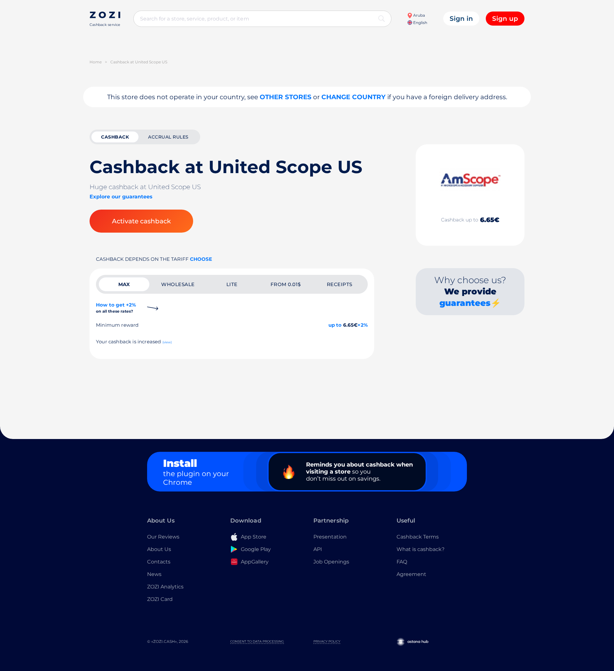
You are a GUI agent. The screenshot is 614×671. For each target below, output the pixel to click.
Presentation (330, 537)
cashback (115, 137)
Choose (201, 259)
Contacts (158, 562)
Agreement (411, 574)
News (154, 574)
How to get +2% (116, 308)
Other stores (285, 97)
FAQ (402, 562)
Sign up (505, 18)
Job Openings (331, 562)
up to (335, 325)
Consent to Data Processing (257, 641)
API (317, 549)
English (419, 22)
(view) (167, 342)
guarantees (465, 303)
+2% (363, 325)
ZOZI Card (160, 599)
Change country (353, 97)
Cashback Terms (418, 537)
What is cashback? (421, 549)
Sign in (461, 18)
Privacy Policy (326, 641)
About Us (159, 549)
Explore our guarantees (121, 197)
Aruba (418, 15)
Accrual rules (168, 137)
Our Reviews (163, 537)
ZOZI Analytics (165, 587)
